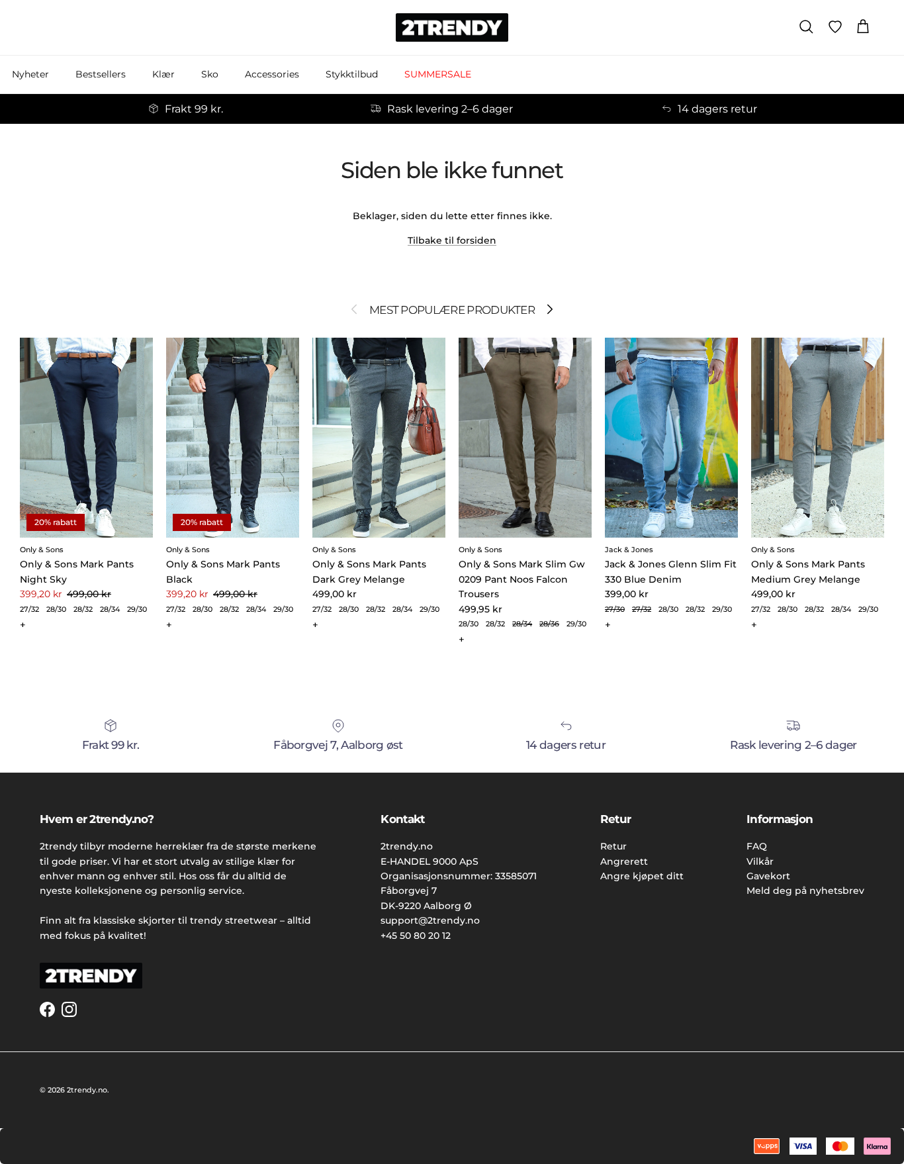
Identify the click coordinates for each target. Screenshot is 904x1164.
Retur (613, 846)
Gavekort (768, 876)
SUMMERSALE (437, 74)
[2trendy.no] (452, 27)
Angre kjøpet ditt (642, 876)
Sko (209, 74)
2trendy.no (87, 1089)
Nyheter (30, 74)
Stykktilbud (352, 74)
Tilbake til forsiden (452, 240)
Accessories (272, 74)
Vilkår (760, 861)
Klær (163, 74)
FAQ (756, 846)
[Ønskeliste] (835, 27)
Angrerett (624, 861)
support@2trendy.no (430, 920)
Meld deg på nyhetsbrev (805, 891)
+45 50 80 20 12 (416, 936)
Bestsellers (100, 74)
